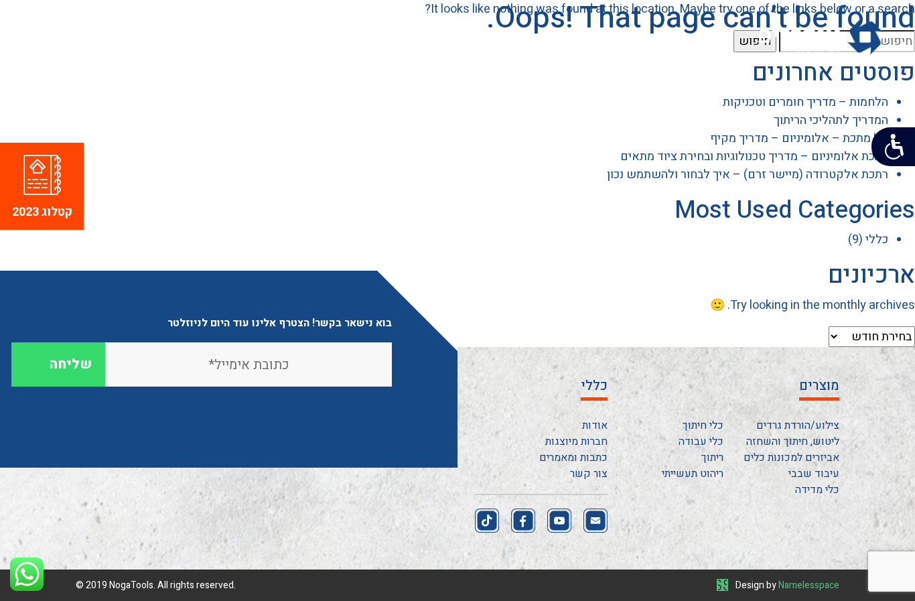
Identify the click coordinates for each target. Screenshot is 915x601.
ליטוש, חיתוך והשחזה (792, 441)
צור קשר (415, 111)
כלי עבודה (701, 441)
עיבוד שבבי (813, 474)
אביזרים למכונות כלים (791, 458)
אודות (595, 425)
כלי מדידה (817, 490)
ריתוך (712, 458)
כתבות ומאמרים (573, 458)
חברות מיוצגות (576, 441)
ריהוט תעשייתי (692, 474)
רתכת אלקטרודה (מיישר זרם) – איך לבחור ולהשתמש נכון (747, 174)
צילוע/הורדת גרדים (797, 425)
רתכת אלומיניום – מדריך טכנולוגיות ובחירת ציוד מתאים (754, 156)
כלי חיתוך (703, 425)
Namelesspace (808, 585)
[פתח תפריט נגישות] (893, 146)
